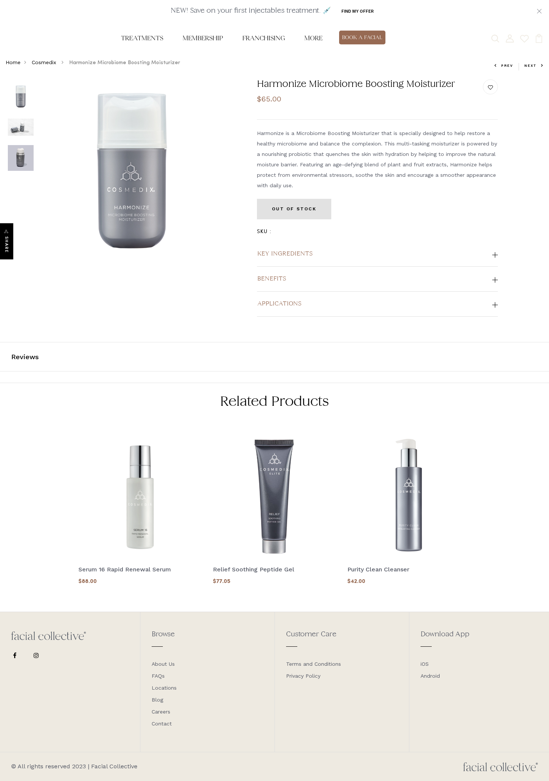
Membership (203, 38)
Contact (162, 724)
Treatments (142, 38)
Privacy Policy (303, 676)
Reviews (25, 357)
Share (7, 244)
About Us (163, 664)
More (313, 38)
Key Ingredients (285, 254)
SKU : (264, 231)
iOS (425, 664)
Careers (161, 712)
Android (430, 676)
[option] (21, 97)
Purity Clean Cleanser (378, 569)
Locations (164, 688)
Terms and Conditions (313, 664)
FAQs (158, 676)
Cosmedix (45, 62)
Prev (507, 66)
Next (530, 66)
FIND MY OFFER (357, 11)
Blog (157, 700)
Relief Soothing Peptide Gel (253, 569)
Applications (279, 304)
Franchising (263, 38)
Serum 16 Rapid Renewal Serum (124, 569)
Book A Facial (362, 37)
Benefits (271, 279)
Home (13, 62)
